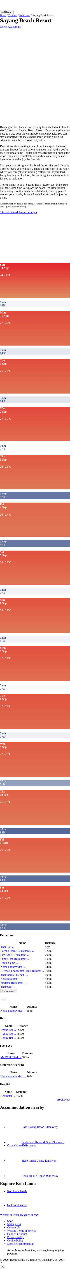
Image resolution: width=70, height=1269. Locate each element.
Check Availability (10, 26)
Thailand (12, 15)
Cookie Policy (15, 1240)
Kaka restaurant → (11, 978)
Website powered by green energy (19, 1214)
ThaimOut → (8, 986)
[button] (1, 1263)
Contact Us (13, 1227)
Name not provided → (13, 966)
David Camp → (10, 962)
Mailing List (14, 1224)
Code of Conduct (17, 1233)
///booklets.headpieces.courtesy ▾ (18, 212)
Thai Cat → (7, 946)
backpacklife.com (17, 1205)
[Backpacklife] (36, 8)
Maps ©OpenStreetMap (20, 1243)
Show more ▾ (9, 991)
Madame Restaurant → (14, 982)
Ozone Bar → (9, 1029)
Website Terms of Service (21, 1230)
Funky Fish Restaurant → (15, 958)
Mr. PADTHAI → (11, 1057)
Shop (10, 1220)
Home (3, 15)
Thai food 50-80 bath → (14, 974)
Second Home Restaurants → (17, 950)
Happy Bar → (9, 1037)
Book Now (63, 1099)
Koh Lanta (24, 15)
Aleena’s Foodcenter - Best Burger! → (22, 970)
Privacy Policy (15, 1237)
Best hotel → (8, 1095)
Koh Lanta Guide (17, 1191)
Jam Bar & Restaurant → (15, 954)
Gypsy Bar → (9, 1033)
